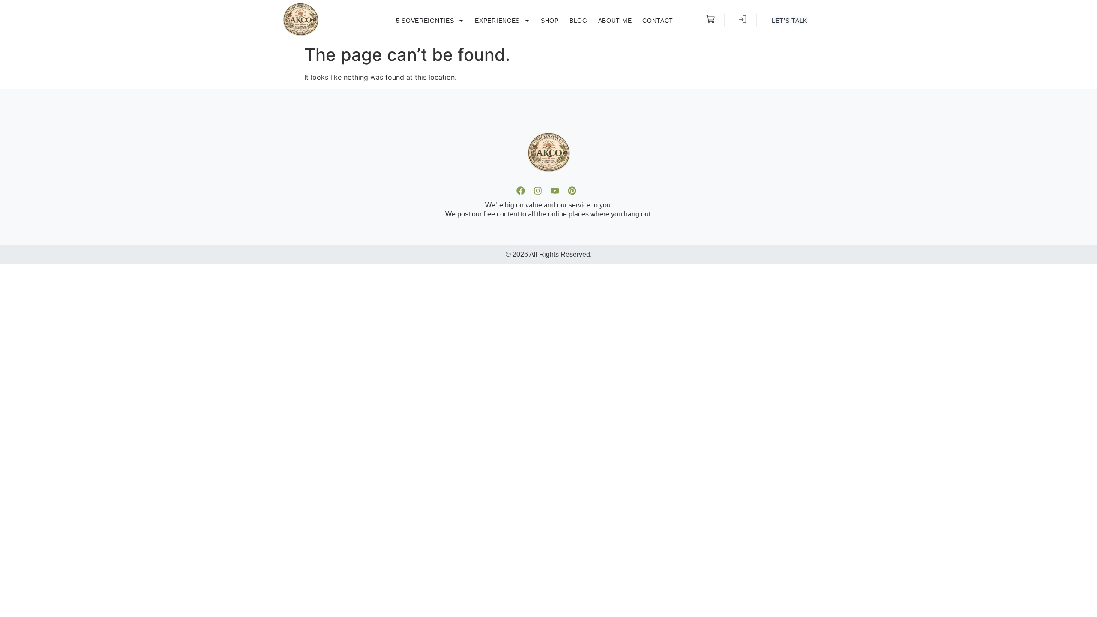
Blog (578, 20)
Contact (657, 20)
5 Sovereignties (425, 20)
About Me (615, 20)
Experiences (497, 20)
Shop (550, 20)
